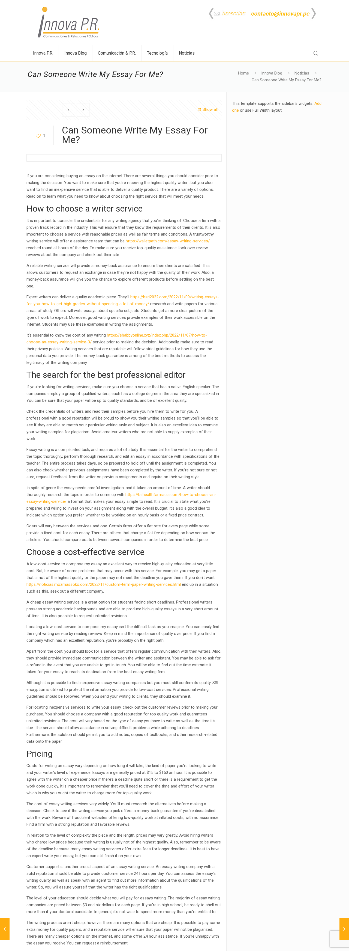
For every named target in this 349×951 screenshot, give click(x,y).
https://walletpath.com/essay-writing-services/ (168, 241)
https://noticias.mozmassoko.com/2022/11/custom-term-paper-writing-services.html (103, 584)
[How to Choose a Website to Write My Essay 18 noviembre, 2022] (344, 929)
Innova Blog (271, 73)
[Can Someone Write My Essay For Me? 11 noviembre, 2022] (5, 929)
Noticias (301, 73)
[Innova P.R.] (68, 22)
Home (243, 73)
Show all (210, 109)
